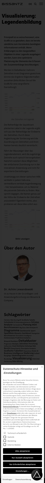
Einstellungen (7, 479)
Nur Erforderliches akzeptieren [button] (22, 464)
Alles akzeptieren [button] (22, 451)
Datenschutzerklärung (10, 406)
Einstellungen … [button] (22, 471)
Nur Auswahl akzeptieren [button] (22, 457)
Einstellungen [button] (11, 413)
